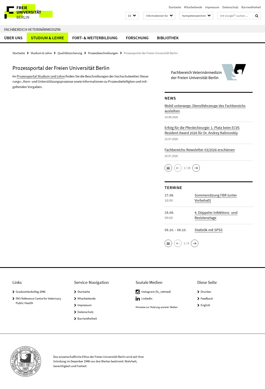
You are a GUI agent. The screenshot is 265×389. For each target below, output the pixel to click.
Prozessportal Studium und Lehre (41, 76)
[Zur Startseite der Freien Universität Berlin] (34, 12)
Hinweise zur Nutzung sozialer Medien (157, 307)
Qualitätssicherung (70, 53)
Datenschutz (230, 7)
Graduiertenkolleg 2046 (30, 292)
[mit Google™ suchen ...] (257, 15)
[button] (132, 16)
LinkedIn (146, 298)
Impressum (212, 7)
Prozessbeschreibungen (103, 53)
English (205, 305)
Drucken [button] (206, 292)
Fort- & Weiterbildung (95, 37)
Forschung (137, 37)
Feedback (207, 298)
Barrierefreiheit (251, 7)
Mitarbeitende (193, 7)
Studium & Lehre (47, 37)
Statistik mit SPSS (209, 229)
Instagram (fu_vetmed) (156, 292)
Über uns (13, 37)
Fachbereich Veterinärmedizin (32, 29)
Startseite (175, 7)
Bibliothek (168, 37)
